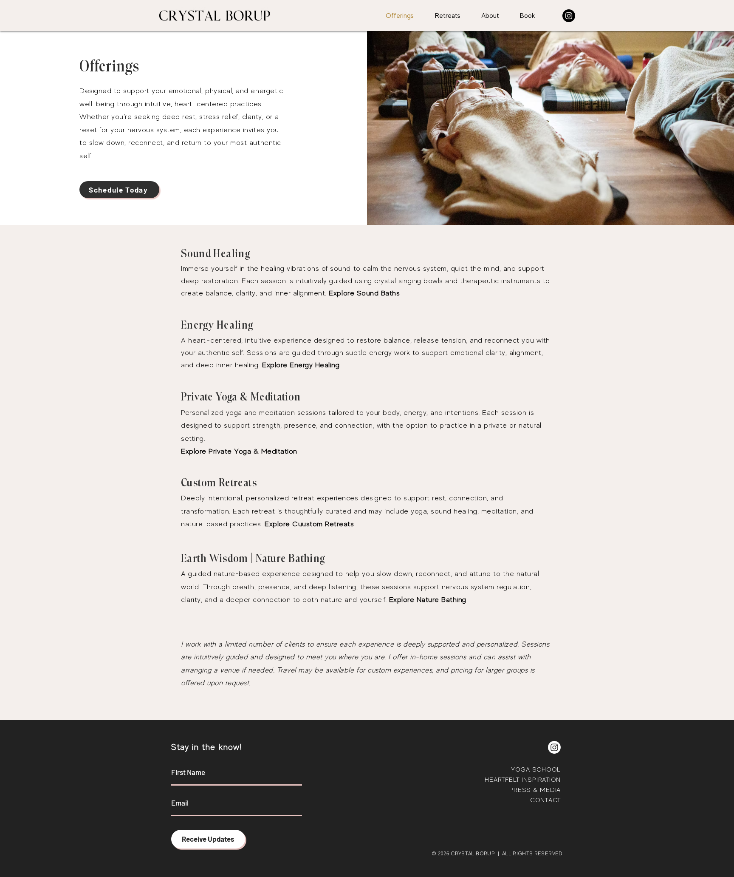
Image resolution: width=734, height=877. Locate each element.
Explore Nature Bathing (427, 600)
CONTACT (545, 799)
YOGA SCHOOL (536, 769)
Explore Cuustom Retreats (309, 524)
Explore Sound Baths (364, 293)
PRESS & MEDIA (535, 789)
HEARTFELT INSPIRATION (523, 779)
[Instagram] (568, 15)
